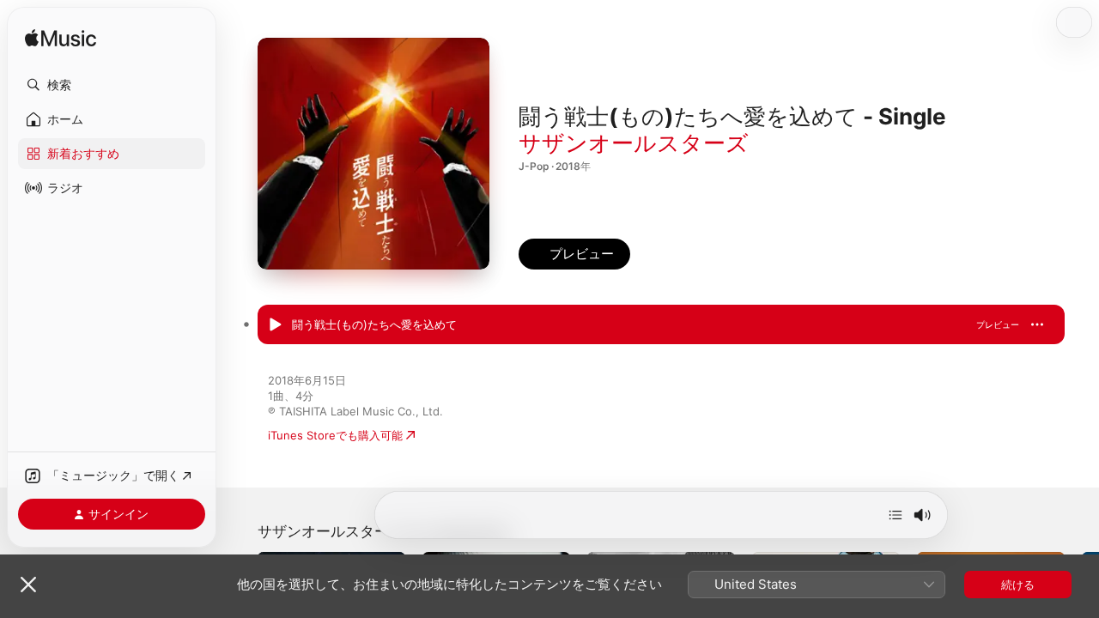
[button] (111, 85)
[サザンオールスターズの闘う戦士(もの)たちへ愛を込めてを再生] (275, 325)
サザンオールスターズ (634, 143)
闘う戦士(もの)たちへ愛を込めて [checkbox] (374, 324)
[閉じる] (28, 584)
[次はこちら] (895, 515)
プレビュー (997, 324)
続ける (1018, 584)
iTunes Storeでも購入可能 (335, 435)
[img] (60, 39)
